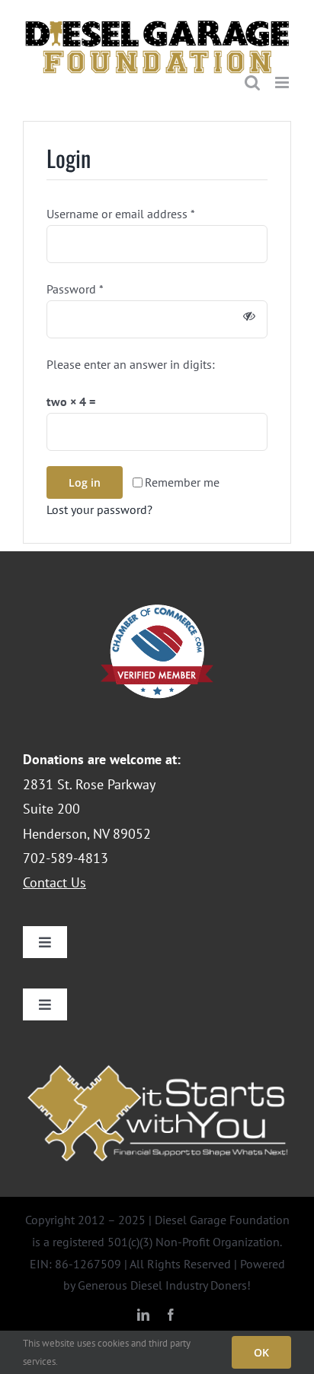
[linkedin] (143, 1311)
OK (261, 1352)
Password (75, 285)
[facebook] (171, 1311)
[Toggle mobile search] (252, 79)
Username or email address (120, 209)
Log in (85, 478)
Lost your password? (99, 504)
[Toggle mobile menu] (283, 79)
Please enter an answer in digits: (130, 360)
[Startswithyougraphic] (157, 1061)
